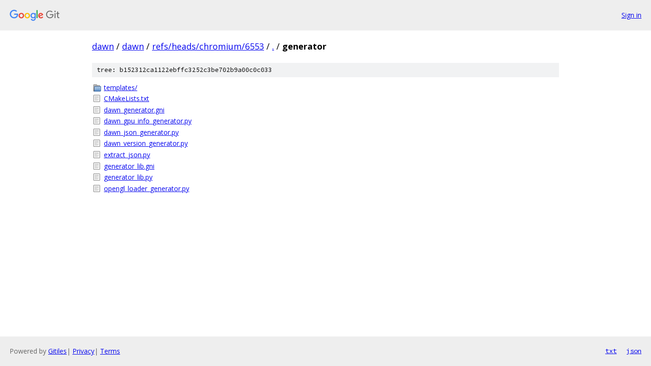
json (633, 350)
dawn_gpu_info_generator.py (148, 120)
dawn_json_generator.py (141, 132)
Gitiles (57, 351)
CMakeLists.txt (126, 98)
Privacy (83, 351)
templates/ (120, 87)
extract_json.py (127, 154)
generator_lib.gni (129, 166)
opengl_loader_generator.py (146, 188)
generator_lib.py (128, 177)
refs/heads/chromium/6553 (208, 46)
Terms (110, 351)
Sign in (631, 15)
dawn (103, 46)
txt (611, 350)
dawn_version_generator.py (146, 143)
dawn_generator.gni (134, 109)
